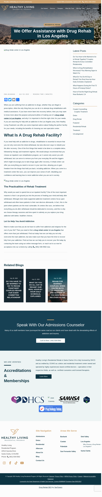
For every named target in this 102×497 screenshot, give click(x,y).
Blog (37, 456)
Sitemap (51, 476)
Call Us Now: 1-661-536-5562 (50, 340)
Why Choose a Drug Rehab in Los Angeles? (92, 445)
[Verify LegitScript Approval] (86, 400)
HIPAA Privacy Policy (70, 476)
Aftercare (39, 448)
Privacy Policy (59, 476)
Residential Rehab (79, 126)
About (88, 8)
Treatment (76, 130)
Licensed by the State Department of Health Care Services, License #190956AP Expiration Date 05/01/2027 (50, 481)
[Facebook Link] (10, 463)
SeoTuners (58, 487)
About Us (39, 452)
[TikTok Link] (16, 463)
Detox (75, 115)
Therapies (60, 8)
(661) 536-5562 (90, 1)
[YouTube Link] (22, 463)
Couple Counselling (80, 109)
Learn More (44, 376)
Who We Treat (80, 8)
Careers (80, 476)
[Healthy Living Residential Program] (17, 7)
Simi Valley (85, 436)
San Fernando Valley (68, 451)
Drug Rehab (77, 119)
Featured (76, 123)
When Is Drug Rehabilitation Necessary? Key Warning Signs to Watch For (85, 70)
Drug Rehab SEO (45, 487)
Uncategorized (78, 134)
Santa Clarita (85, 451)
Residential (40, 444)
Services (52, 8)
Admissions (40, 436)
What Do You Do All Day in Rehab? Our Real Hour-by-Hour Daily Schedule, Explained (84, 79)
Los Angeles (85, 441)
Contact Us (96, 8)
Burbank (63, 436)
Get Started (44, 8)
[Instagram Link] (4, 463)
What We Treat (69, 8)
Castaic (63, 441)
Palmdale (63, 446)
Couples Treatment (80, 112)
